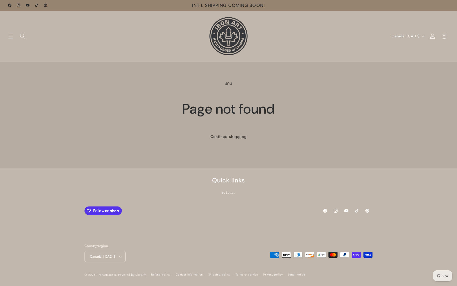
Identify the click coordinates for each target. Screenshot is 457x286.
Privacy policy (273, 274)
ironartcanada (107, 275)
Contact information (189, 274)
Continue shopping (228, 136)
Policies (228, 193)
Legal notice (296, 274)
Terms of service (247, 274)
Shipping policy (219, 274)
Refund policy (160, 274)
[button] (11, 36)
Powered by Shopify (132, 275)
